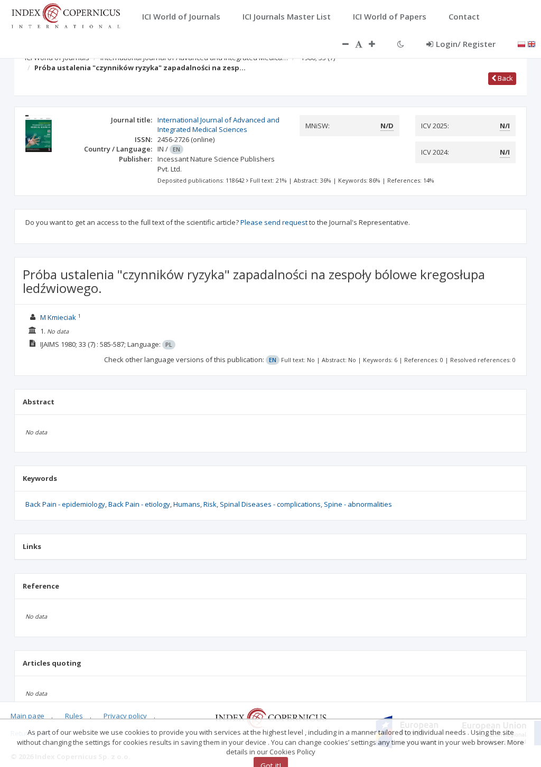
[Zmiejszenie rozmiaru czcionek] (340, 44)
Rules (74, 716)
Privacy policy (125, 716)
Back (504, 78)
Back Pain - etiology (139, 504)
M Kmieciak (58, 317)
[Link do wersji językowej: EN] (531, 43)
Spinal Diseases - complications (270, 504)
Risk (210, 504)
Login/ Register (466, 44)
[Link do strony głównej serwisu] (65, 15)
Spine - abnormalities (358, 504)
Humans (186, 504)
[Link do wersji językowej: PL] (521, 43)
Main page (27, 716)
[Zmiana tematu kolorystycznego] (400, 44)
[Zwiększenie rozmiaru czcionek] (377, 44)
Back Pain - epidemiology (65, 504)
